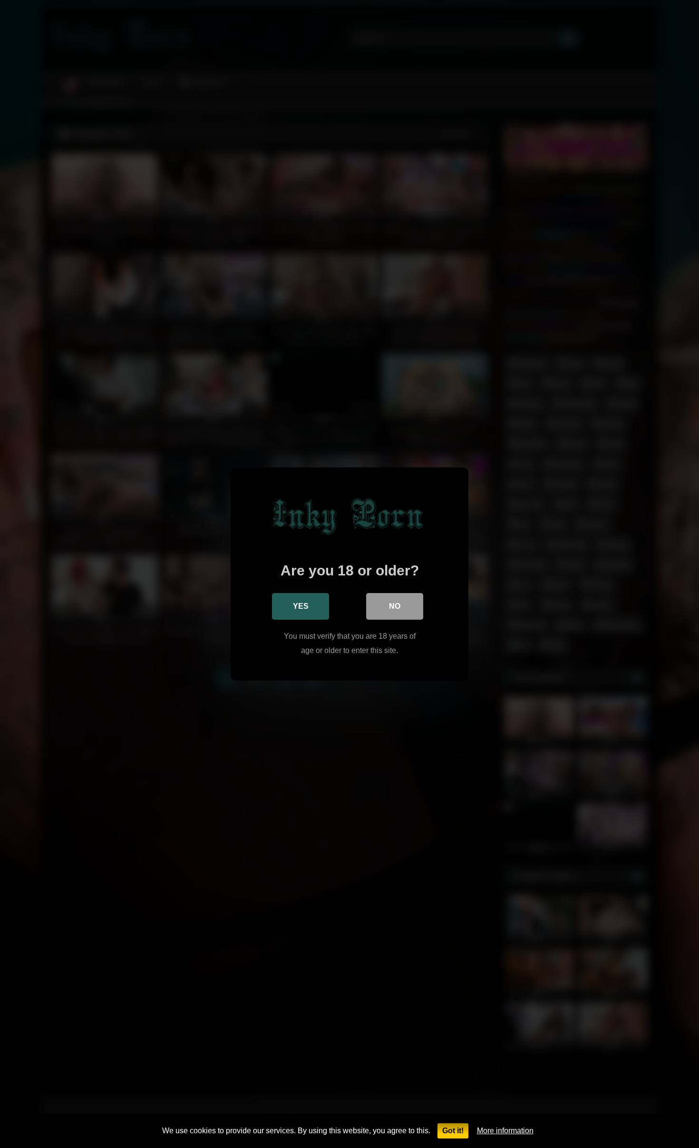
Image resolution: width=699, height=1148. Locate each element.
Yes (301, 606)
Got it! (453, 1131)
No (394, 606)
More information (505, 1131)
